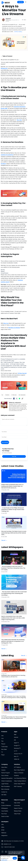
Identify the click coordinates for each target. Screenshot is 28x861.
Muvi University (5, 789)
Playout (3, 744)
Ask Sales (3, 794)
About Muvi (4, 767)
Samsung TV (17, 748)
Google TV (17, 745)
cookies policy (4, 859)
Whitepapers (4, 808)
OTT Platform (17, 767)
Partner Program (5, 772)
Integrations (4, 835)
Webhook (3, 832)
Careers (3, 770)
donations (3, 163)
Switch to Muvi (5, 816)
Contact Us (4, 792)
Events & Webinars (6, 805)
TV (2, 752)
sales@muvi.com (7, 844)
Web (15, 734)
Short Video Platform (19, 770)
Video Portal (17, 813)
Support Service (18, 808)
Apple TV (16, 742)
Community (17, 805)
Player (3, 754)
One (2, 735)
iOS (15, 740)
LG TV (15, 751)
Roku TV (16, 756)
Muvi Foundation (5, 786)
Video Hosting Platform (20, 781)
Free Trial (20, 2)
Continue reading (18, 31)
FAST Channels (18, 786)
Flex (2, 741)
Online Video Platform (19, 783)
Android (16, 737)
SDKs (2, 827)
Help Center (17, 802)
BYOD (2, 830)
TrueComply (4, 746)
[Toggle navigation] (25, 2)
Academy (16, 775)
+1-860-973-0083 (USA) (9, 847)
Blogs (2, 802)
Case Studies (4, 811)
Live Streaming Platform (20, 778)
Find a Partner (4, 775)
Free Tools (4, 813)
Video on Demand (18, 772)
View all (3, 540)
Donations (7, 394)
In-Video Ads (13, 394)
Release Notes (17, 811)
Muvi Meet (4, 749)
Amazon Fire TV (18, 753)
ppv (2, 394)
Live (2, 738)
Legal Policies (4, 783)
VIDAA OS (16, 759)
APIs (2, 824)
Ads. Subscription (22, 394)
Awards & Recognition (7, 778)
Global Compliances (6, 781)
